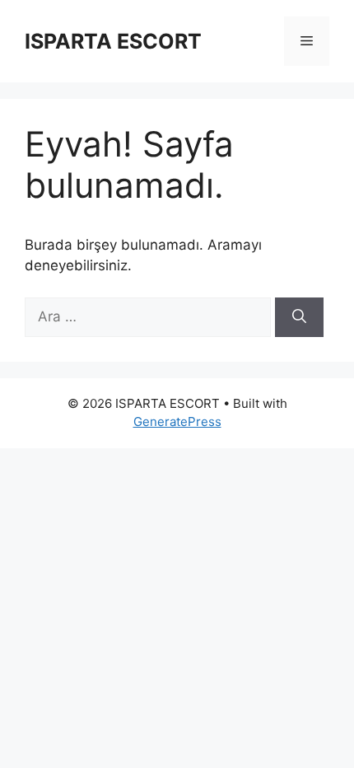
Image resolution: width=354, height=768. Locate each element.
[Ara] (299, 317)
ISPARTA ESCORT (113, 41)
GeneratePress (177, 421)
